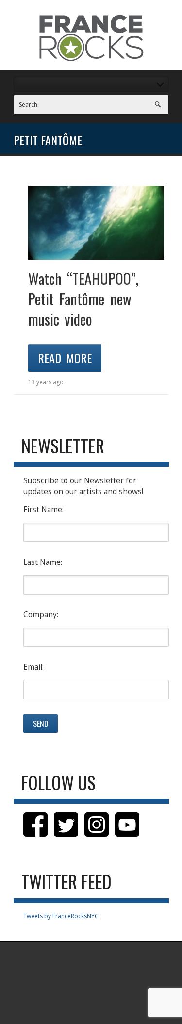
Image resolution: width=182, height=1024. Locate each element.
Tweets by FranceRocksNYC (61, 916)
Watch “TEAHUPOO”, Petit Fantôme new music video (83, 298)
